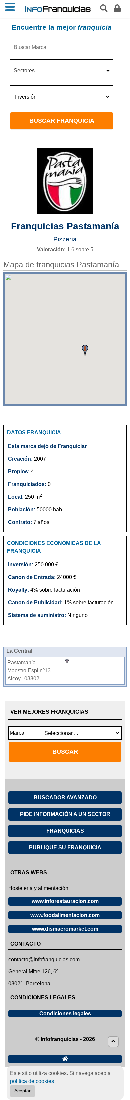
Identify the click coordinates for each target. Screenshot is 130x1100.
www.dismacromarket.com (65, 929)
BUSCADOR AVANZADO (65, 797)
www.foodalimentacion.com (65, 915)
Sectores (24, 70)
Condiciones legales (65, 1013)
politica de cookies (32, 1081)
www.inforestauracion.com (65, 901)
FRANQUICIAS (65, 831)
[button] (85, 350)
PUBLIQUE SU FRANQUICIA (65, 847)
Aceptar (22, 1090)
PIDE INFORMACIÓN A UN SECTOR (65, 814)
